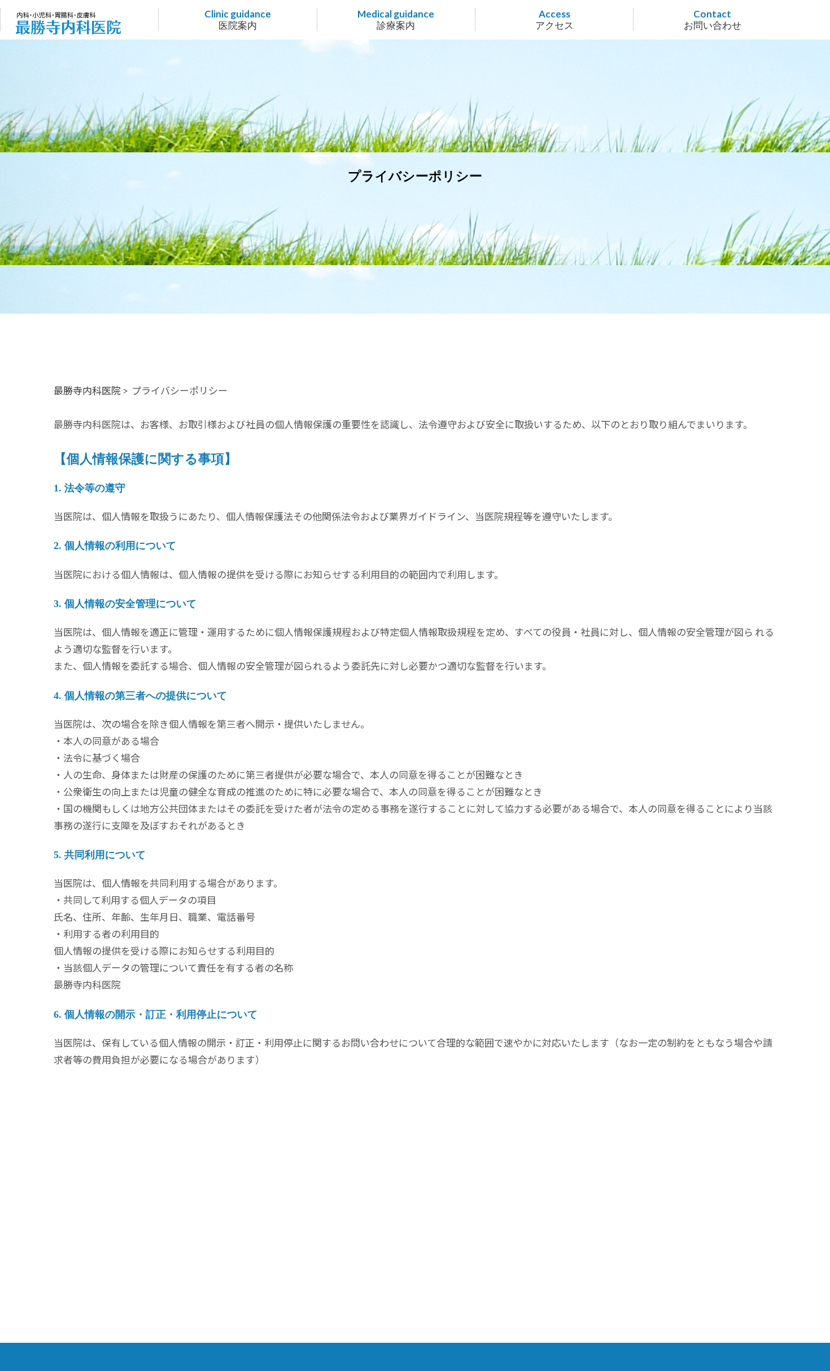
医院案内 (237, 20)
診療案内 (395, 20)
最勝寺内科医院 (87, 391)
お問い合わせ (712, 20)
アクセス (554, 20)
